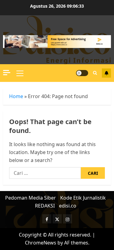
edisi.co (67, 205)
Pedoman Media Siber (30, 197)
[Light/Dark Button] (82, 73)
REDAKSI (45, 205)
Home (16, 96)
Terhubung (106, 73)
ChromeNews (40, 242)
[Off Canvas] (6, 72)
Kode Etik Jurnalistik (83, 197)
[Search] (95, 73)
